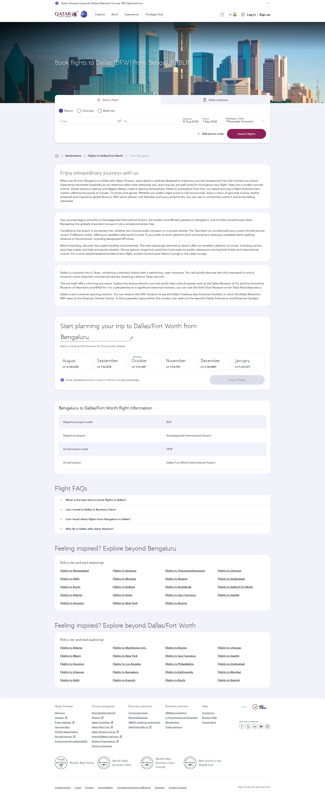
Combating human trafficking (134, 787)
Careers (59, 717)
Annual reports (63, 736)
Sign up (264, 14)
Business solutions (140, 706)
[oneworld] (83, 14)
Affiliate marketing (176, 712)
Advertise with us (138, 727)
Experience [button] (132, 14)
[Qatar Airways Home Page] (67, 14)
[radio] (76, 361)
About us (60, 712)
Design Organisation (103, 741)
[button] (164, 500)
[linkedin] (254, 726)
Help (205, 706)
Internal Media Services (105, 736)
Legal (78, 787)
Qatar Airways (64, 706)
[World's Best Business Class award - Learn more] (104, 763)
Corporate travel (137, 712)
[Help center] (222, 14)
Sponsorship (62, 727)
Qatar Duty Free (101, 727)
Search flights (237, 379)
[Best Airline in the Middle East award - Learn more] (190, 763)
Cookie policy (63, 787)
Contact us (208, 712)
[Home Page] (57, 156)
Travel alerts (209, 722)
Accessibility (105, 787)
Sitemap (159, 787)
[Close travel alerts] (268, 3)
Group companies (103, 706)
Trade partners (173, 727)
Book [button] (115, 14)
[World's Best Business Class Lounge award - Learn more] (147, 763)
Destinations (73, 155)
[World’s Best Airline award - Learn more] (61, 763)
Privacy (89, 787)
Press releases (63, 722)
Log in (251, 14)
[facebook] (241, 726)
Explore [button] (100, 14)
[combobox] (94, 337)
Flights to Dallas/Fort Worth (105, 155)
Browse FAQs (209, 717)
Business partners (176, 706)
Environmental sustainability (71, 741)
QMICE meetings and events (144, 722)
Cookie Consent (178, 787)
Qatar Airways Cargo (103, 731)
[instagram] (267, 726)
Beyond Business (138, 717)
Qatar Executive (101, 722)
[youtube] (261, 726)
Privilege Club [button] (154, 14)
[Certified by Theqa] (254, 708)
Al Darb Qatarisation (66, 731)
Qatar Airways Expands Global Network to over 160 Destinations (102, 3)
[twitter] (248, 726)
